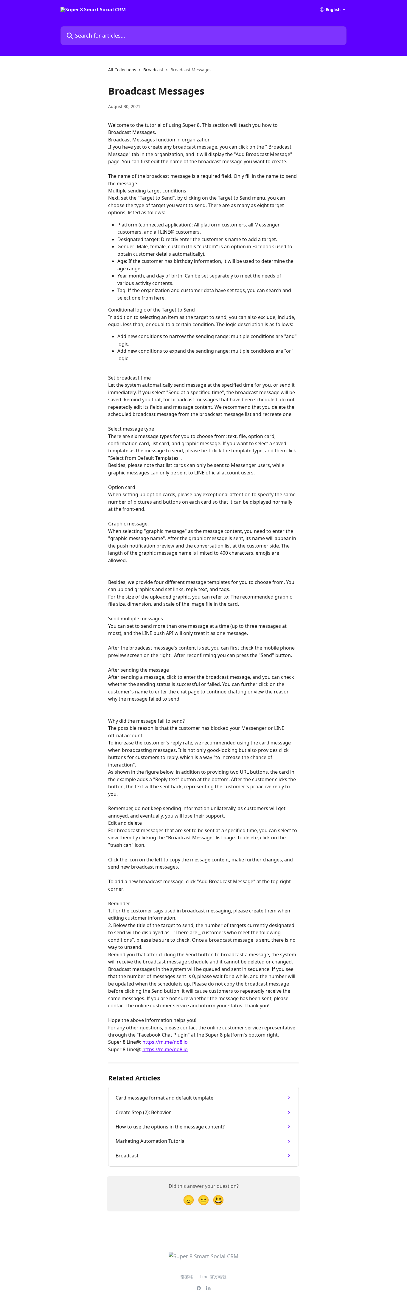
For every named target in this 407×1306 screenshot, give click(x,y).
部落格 (187, 1276)
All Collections (122, 70)
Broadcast (153, 70)
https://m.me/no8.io (165, 1042)
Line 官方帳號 (213, 1276)
